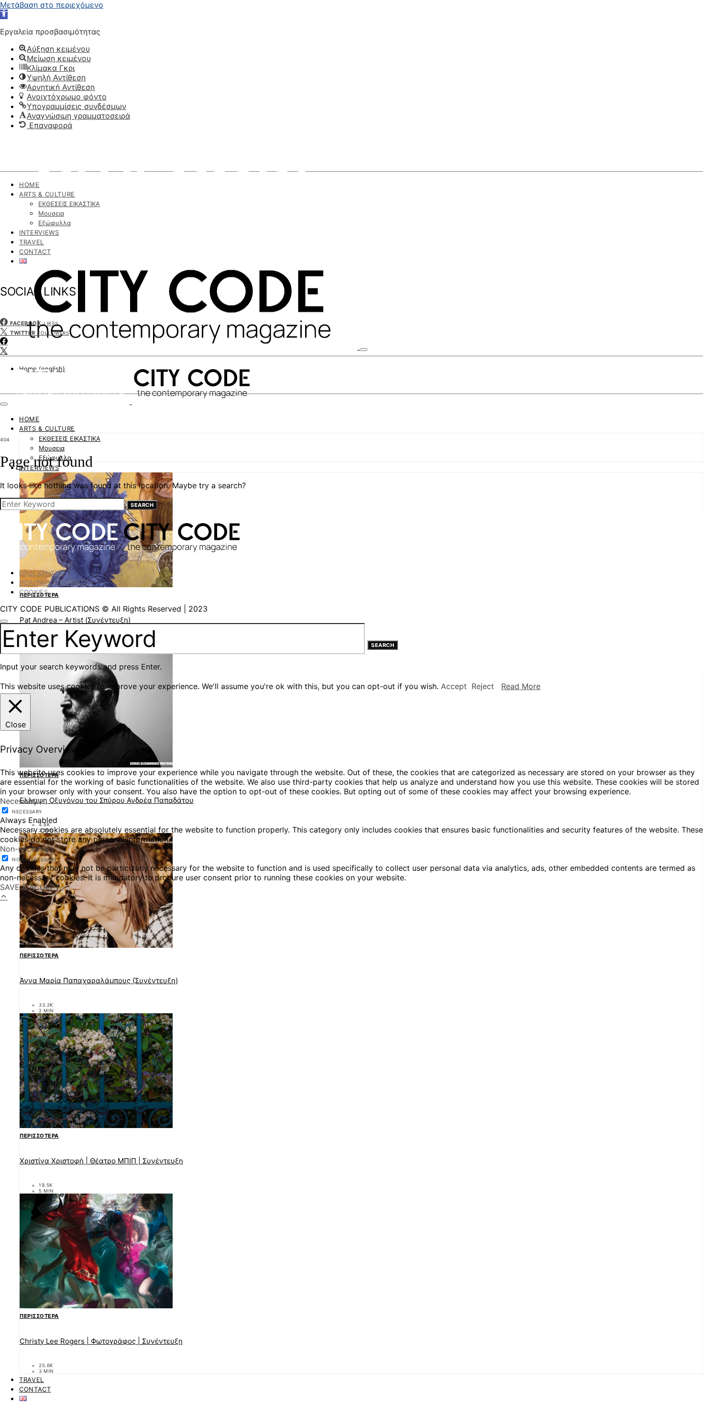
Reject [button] (483, 686)
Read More (520, 686)
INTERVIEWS (39, 232)
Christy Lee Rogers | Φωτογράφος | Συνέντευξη (101, 1341)
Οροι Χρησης (41, 573)
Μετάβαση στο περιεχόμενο (51, 5)
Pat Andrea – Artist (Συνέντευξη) (75, 620)
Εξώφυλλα (54, 223)
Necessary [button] (19, 801)
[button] (4, 14)
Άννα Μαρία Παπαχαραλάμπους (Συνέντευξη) (99, 980)
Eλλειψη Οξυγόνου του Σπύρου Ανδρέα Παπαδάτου (107, 800)
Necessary (27, 811)
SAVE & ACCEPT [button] (30, 887)
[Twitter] (4, 351)
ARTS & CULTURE (47, 194)
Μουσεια (51, 213)
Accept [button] (454, 686)
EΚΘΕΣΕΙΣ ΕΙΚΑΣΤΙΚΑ (69, 204)
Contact (35, 251)
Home (29, 184)
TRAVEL (31, 242)
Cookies (33, 592)
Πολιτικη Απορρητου (56, 582)
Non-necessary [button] (27, 849)
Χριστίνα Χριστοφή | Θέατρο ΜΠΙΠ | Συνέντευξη (101, 1160)
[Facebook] (4, 341)
